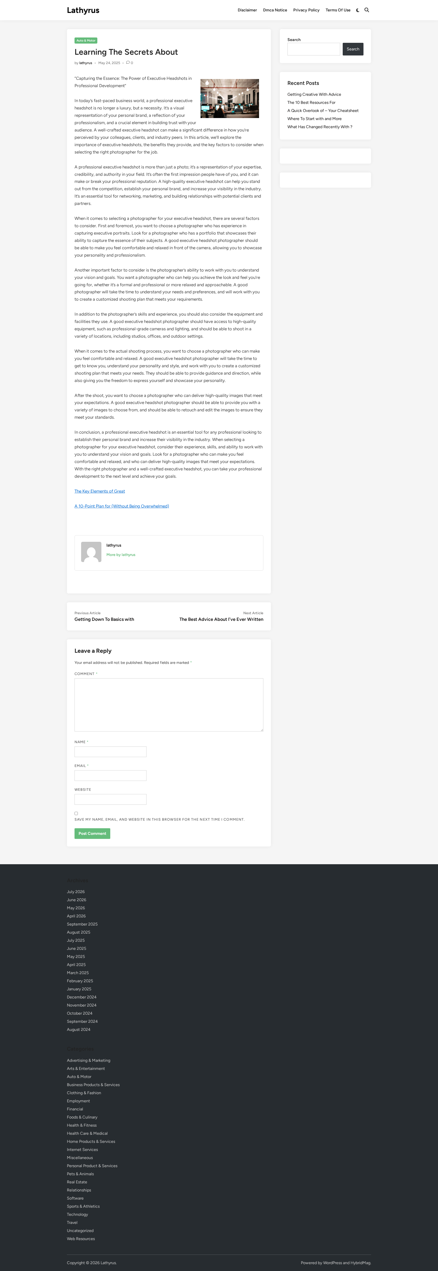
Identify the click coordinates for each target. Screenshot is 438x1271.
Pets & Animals (80, 1173)
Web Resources (81, 1238)
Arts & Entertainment (86, 1068)
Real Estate (77, 1182)
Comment (86, 674)
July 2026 (76, 891)
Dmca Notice (275, 10)
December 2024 (82, 997)
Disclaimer (247, 10)
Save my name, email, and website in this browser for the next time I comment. (160, 819)
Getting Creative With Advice (314, 94)
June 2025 (76, 948)
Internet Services (82, 1149)
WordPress (332, 1262)
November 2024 (82, 1005)
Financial (75, 1109)
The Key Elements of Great (100, 491)
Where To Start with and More (314, 118)
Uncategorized (80, 1230)
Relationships (79, 1190)
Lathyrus (83, 10)
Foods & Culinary (82, 1117)
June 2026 (76, 899)
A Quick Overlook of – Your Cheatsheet (323, 110)
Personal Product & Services (92, 1165)
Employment (78, 1101)
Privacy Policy (306, 10)
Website (83, 789)
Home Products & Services (91, 1141)
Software (75, 1198)
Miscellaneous (80, 1157)
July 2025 (76, 940)
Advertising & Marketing (88, 1060)
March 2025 (78, 972)
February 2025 (80, 980)
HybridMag (360, 1262)
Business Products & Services (93, 1084)
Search (294, 39)
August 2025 (78, 932)
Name (82, 742)
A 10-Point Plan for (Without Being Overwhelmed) (122, 506)
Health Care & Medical (87, 1133)
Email (82, 766)
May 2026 (76, 908)
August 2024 (78, 1029)
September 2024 (82, 1021)
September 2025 (82, 924)
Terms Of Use (338, 10)
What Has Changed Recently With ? (319, 126)
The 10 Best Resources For (311, 102)
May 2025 (76, 956)
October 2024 (80, 1013)
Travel (72, 1222)
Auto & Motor (86, 40)
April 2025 (76, 964)
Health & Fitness (82, 1125)
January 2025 (79, 989)
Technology (77, 1214)
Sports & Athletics (83, 1206)
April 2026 (76, 916)
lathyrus (85, 63)
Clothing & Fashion (84, 1092)
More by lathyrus (120, 554)
